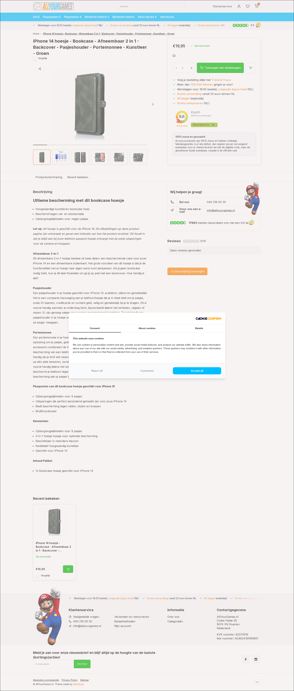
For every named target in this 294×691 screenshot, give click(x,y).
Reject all (97, 370)
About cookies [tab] (147, 328)
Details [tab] (199, 328)
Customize (147, 370)
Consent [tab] (95, 328)
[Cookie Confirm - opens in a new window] (208, 318)
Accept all (197, 370)
